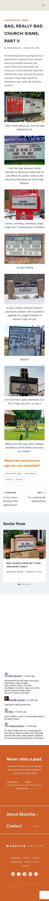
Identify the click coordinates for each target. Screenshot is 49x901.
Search (26, 865)
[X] (19, 874)
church (9, 479)
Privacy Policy (32, 862)
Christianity (30, 473)
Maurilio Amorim (14, 48)
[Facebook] (13, 874)
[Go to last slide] (7, 556)
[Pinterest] (30, 874)
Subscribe (16, 862)
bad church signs (14, 473)
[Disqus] (24, 634)
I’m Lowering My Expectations (37, 497)
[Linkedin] (24, 874)
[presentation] (24, 544)
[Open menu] (43, 5)
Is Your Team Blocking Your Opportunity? (10, 499)
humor (25, 20)
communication (12, 20)
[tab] (19, 584)
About (26, 857)
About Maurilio (21, 814)
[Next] (41, 556)
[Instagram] (36, 874)
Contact (14, 826)
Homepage (15, 857)
